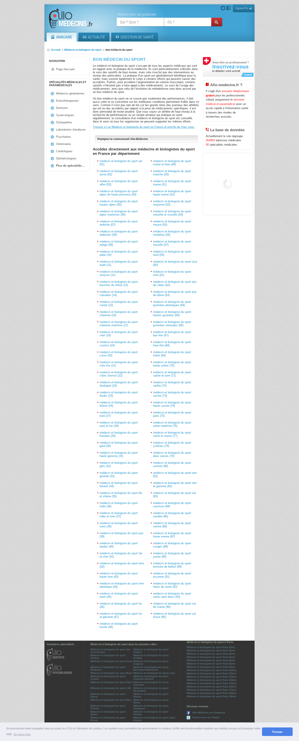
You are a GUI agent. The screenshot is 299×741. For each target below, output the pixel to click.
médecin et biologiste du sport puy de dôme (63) (175, 293)
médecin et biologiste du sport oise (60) (175, 263)
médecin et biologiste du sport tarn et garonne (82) (175, 484)
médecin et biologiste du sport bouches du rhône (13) (119, 283)
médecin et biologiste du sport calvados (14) (119, 293)
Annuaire (64, 37)
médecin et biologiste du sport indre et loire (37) (119, 514)
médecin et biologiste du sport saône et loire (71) (172, 374)
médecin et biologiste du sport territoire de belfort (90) (172, 565)
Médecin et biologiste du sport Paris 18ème (211, 693)
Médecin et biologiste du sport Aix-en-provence (110, 650)
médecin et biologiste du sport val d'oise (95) (174, 615)
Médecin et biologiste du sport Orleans (108, 707)
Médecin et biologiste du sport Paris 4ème (211, 653)
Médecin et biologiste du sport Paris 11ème (211, 673)
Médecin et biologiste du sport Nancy (108, 695)
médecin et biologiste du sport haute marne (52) (172, 193)
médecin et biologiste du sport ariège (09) (119, 243)
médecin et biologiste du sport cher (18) (119, 333)
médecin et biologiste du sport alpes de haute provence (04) (119, 193)
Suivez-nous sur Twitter (206, 717)
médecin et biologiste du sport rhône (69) (172, 353)
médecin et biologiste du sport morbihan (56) (172, 233)
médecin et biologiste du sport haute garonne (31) (119, 454)
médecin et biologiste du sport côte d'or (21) (119, 364)
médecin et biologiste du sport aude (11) (119, 263)
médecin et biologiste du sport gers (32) (119, 464)
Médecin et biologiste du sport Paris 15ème (211, 683)
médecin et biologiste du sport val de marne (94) (174, 605)
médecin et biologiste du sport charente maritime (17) (119, 323)
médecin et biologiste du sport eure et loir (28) (119, 424)
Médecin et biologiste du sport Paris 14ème (211, 680)
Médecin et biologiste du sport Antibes (151, 656)
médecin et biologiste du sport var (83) (174, 494)
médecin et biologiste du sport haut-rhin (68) (172, 343)
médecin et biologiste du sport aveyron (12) (119, 273)
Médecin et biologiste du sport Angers (151, 650)
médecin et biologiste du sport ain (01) (121, 162)
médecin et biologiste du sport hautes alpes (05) (119, 203)
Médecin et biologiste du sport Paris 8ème (211, 663)
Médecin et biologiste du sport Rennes (151, 713)
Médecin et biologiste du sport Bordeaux (108, 668)
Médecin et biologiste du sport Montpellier (151, 689)
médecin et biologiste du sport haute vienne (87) (172, 535)
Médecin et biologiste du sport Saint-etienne (154, 719)
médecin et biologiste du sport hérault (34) (119, 484)
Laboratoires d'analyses (71, 129)
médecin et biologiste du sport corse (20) (119, 353)
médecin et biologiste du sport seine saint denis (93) (172, 595)
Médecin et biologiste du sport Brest (111, 673)
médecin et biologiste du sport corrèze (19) (119, 343)
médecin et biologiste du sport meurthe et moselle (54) (172, 213)
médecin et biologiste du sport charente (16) (119, 313)
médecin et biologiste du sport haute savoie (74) (172, 404)
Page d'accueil (65, 69)
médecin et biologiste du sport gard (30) (119, 444)
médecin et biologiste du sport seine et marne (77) (172, 434)
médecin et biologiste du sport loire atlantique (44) (122, 585)
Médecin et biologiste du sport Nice (110, 700)
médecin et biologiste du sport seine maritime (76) (172, 424)
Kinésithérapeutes (67, 100)
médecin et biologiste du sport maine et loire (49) (172, 162)
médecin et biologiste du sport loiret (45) (119, 595)
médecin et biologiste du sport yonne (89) (172, 555)
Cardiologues (64, 151)
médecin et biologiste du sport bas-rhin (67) (172, 333)
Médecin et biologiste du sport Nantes (151, 695)
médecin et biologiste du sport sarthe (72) (172, 384)
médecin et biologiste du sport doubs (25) (119, 394)
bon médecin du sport (119, 50)
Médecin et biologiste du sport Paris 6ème (211, 660)
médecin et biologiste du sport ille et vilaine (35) (121, 494)
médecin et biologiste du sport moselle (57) (172, 243)
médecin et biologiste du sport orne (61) (172, 273)
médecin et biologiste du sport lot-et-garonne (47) (121, 615)
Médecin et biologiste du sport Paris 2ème (211, 647)
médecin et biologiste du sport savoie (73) (172, 394)
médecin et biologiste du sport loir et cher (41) (121, 555)
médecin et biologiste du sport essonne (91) (172, 575)
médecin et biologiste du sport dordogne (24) (119, 384)
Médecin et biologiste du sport (83, 50)
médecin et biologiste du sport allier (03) (119, 183)
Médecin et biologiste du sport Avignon (151, 662)
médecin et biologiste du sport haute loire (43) (119, 575)
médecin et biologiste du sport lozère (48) (119, 625)
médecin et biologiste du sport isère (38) (119, 524)
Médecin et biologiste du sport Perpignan (151, 707)
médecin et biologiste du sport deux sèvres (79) (172, 454)
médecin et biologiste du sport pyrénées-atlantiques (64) (172, 303)
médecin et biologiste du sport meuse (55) (172, 223)
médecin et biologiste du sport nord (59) (172, 253)
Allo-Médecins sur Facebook (208, 712)
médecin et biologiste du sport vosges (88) (172, 545)
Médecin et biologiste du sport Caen (154, 673)
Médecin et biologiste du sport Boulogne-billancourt (151, 668)
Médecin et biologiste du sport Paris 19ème (211, 696)
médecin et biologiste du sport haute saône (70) (172, 364)
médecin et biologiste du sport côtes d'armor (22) (119, 374)
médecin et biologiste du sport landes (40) (119, 545)
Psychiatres (63, 136)
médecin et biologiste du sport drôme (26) (119, 404)
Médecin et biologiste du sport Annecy (108, 656)
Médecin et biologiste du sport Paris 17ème (211, 690)
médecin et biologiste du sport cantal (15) (119, 303)
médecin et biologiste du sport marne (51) (172, 183)
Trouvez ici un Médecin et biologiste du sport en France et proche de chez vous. (144, 127)
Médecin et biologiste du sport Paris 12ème (211, 676)
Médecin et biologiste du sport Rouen (108, 719)
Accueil (55, 50)
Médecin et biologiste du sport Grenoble (151, 683)
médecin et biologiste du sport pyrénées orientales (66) (172, 323)
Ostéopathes (64, 122)
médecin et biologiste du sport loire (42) (122, 565)
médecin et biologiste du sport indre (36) (119, 504)
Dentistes (62, 108)
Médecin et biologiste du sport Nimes (151, 701)
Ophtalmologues (66, 158)
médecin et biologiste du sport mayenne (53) (172, 203)
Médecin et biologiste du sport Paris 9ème (211, 667)
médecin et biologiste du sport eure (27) (119, 414)
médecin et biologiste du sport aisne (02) (119, 172)
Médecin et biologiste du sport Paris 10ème (211, 670)
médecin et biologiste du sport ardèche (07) (119, 223)
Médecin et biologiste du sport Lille (110, 688)
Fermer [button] (277, 732)
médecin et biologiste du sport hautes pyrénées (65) (172, 313)
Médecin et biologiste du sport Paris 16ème (211, 686)
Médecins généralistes (70, 93)
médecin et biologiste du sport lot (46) (121, 605)
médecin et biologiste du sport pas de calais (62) (175, 283)
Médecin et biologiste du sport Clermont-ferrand (151, 677)
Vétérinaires (63, 144)
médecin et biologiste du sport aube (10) (119, 253)
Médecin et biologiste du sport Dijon (111, 682)
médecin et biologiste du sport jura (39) (121, 535)
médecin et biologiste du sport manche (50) (172, 172)
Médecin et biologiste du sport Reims (108, 713)
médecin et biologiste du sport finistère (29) (119, 434)
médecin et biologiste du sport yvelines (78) (172, 444)
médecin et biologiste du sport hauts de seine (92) (172, 585)
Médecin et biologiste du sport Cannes (108, 677)
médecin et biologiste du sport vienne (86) (172, 524)
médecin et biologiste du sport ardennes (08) (119, 233)
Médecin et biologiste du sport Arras (111, 661)
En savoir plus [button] (22, 734)
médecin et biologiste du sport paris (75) (172, 414)
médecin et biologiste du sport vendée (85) (172, 514)
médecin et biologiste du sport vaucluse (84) (172, 504)
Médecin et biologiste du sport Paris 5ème (211, 657)
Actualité (96, 37)
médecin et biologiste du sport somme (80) (172, 464)
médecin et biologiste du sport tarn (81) (175, 474)
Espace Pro (242, 8)
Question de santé (137, 37)
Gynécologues (65, 115)
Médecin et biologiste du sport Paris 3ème (211, 650)
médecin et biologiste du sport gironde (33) (119, 474)
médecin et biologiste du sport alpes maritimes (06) (119, 213)
